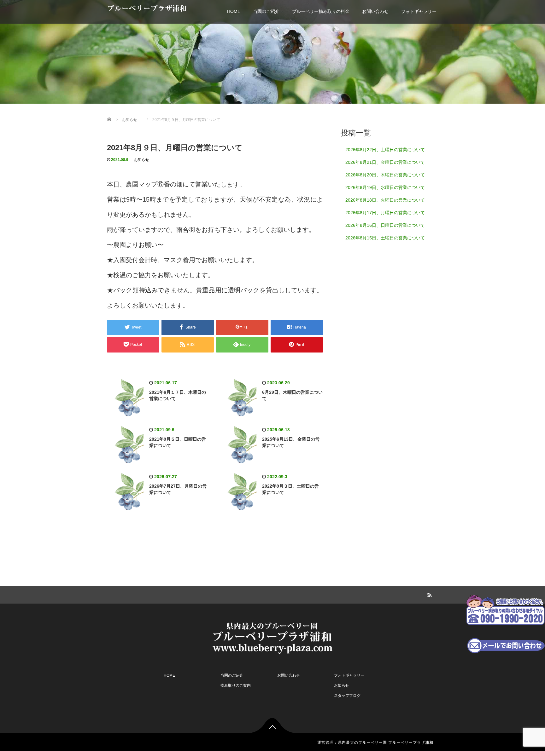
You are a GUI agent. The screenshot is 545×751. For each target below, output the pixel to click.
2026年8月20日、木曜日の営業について (385, 174)
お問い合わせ (375, 11)
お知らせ (141, 160)
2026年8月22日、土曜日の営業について (385, 149)
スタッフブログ (347, 695)
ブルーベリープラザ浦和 (147, 8)
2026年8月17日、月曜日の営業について (385, 212)
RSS (428, 594)
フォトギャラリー (419, 11)
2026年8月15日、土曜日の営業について (385, 237)
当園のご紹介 (266, 11)
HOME (233, 11)
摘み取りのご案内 (235, 685)
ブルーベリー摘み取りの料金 (320, 11)
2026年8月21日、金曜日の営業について (385, 162)
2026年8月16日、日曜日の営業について (385, 225)
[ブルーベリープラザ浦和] (272, 637)
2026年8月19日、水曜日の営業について (385, 187)
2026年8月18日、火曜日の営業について (385, 200)
